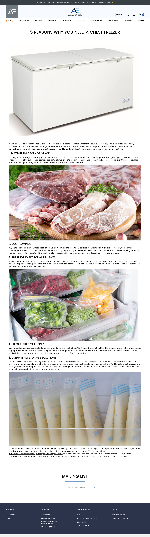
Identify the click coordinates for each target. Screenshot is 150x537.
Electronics (113, 21)
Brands (141, 21)
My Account (11, 515)
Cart (8, 518)
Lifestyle (80, 21)
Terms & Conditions (120, 518)
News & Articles (48, 518)
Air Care (38, 21)
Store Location (48, 527)
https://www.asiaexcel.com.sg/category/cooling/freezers (36, 453)
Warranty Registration (87, 518)
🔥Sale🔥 (9, 21)
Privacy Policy (118, 515)
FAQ (78, 515)
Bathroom (52, 21)
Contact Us (82, 522)
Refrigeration (96, 21)
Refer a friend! (83, 526)
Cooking (67, 21)
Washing (128, 21)
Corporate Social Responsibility (49, 522)
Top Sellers (24, 21)
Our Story (45, 515)
